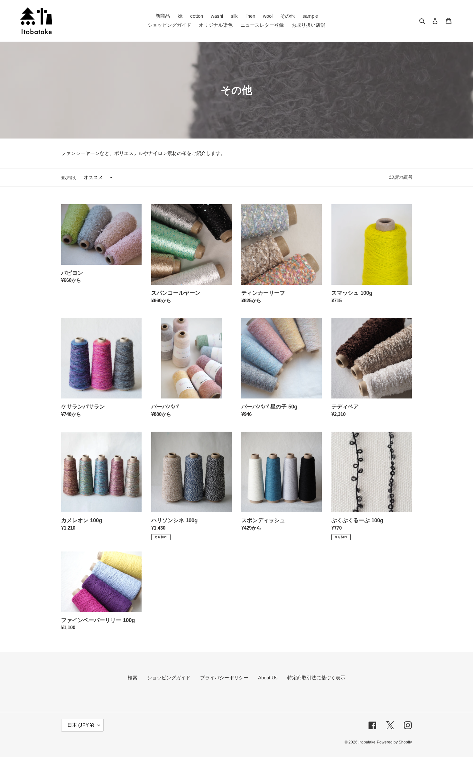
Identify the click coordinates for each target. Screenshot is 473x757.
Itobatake (367, 742)
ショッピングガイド (168, 677)
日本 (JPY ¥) (80, 725)
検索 (132, 677)
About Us (268, 677)
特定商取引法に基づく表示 (316, 677)
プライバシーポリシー (224, 677)
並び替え (69, 178)
